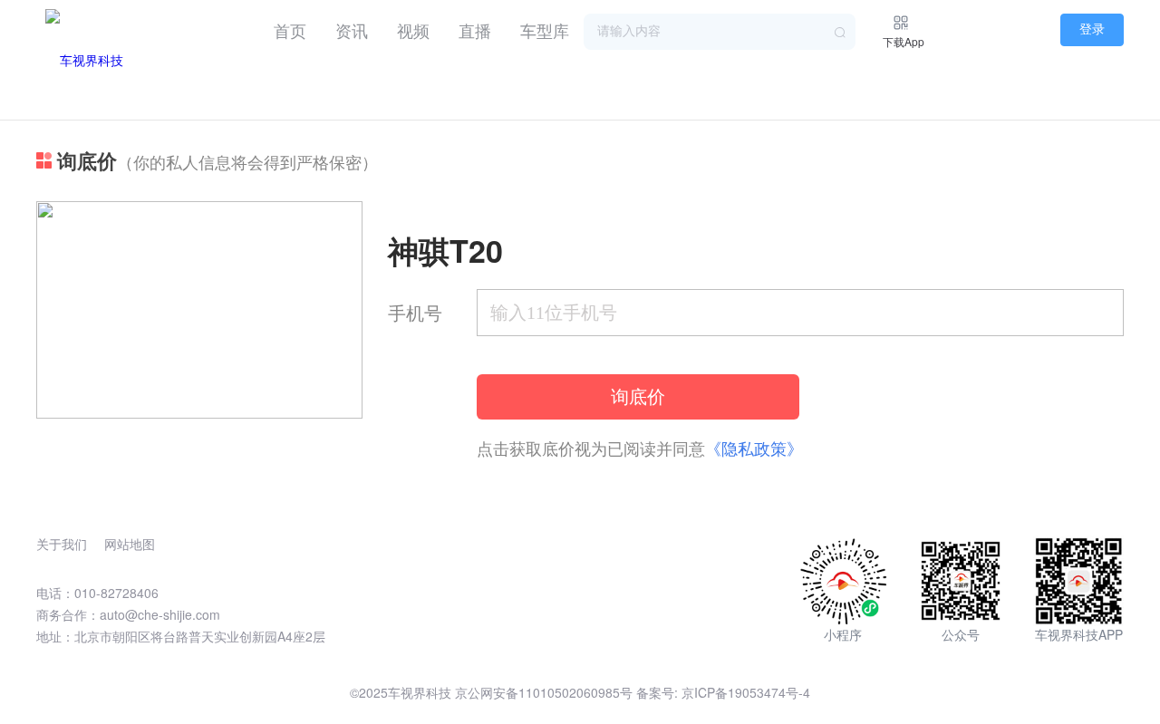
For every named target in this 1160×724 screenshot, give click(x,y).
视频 (413, 30)
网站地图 (129, 544)
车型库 (544, 30)
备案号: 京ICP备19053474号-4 (723, 692)
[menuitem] (290, 27)
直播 (475, 30)
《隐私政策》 (754, 447)
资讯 (351, 30)
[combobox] (720, 32)
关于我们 (61, 544)
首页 (290, 30)
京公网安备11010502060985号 (544, 692)
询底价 (638, 397)
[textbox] (720, 32)
